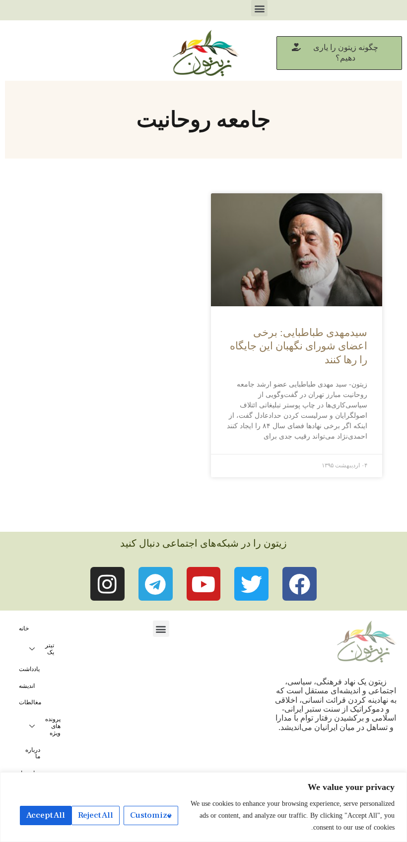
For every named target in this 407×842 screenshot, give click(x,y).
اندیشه (27, 685)
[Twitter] (251, 584)
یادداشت (29, 669)
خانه (24, 628)
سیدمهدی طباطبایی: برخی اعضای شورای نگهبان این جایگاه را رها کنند (298, 346)
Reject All (95, 815)
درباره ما (32, 753)
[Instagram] (107, 584)
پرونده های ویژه (53, 726)
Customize (151, 815)
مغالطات (30, 702)
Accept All (45, 815)
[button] (259, 8)
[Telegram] (155, 584)
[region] (203, 807)
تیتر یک (49, 649)
